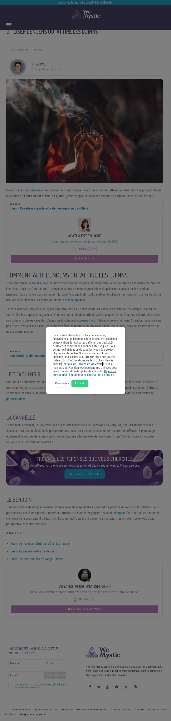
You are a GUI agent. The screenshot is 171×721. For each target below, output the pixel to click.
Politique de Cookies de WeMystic (82, 364)
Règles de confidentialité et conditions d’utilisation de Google (84, 373)
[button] (62, 383)
